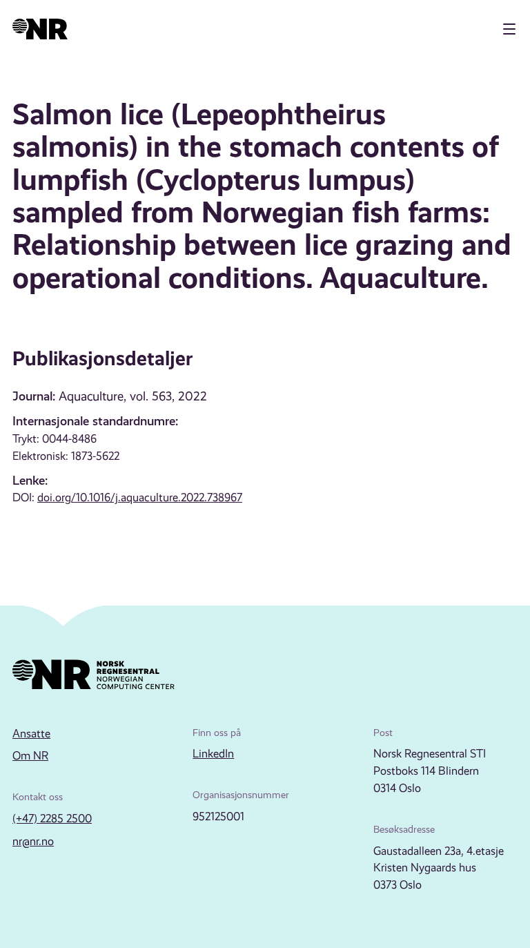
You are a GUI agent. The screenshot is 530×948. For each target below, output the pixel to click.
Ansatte (31, 733)
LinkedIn (213, 753)
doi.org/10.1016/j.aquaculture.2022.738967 (139, 497)
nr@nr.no (33, 841)
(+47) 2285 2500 (52, 818)
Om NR (30, 755)
